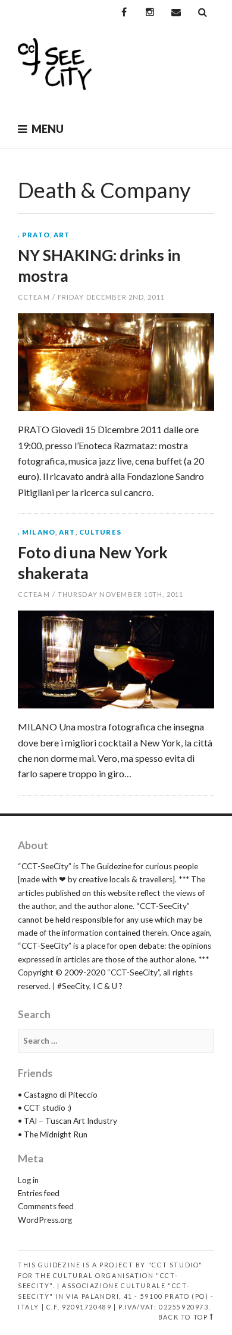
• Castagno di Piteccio (58, 1094)
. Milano (36, 532)
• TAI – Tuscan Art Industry (67, 1121)
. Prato (34, 234)
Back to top (183, 1317)
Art (62, 234)
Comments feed (46, 1206)
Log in (28, 1180)
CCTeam (34, 297)
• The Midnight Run (52, 1134)
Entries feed (38, 1193)
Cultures (100, 532)
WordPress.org (45, 1220)
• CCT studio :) (44, 1107)
